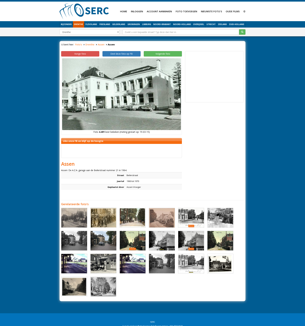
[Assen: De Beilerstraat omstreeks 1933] (191, 218)
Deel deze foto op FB (121, 53)
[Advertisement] (214, 75)
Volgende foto (163, 53)
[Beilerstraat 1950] (74, 241)
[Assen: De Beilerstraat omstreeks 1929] (162, 241)
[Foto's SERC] (84, 11)
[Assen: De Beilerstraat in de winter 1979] (220, 218)
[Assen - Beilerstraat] (133, 218)
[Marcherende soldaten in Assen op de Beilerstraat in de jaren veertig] (103, 218)
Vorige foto (80, 53)
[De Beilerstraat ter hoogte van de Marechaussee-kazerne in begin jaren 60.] (74, 263)
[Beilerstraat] (74, 218)
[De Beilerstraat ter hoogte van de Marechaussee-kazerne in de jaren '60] (133, 263)
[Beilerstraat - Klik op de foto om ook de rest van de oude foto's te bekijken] (220, 263)
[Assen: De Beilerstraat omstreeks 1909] (191, 263)
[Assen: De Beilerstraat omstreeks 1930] (133, 241)
